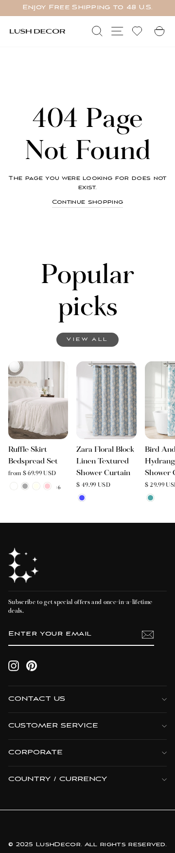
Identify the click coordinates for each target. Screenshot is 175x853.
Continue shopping (87, 202)
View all (87, 340)
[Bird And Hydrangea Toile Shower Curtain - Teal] (150, 497)
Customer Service (53, 726)
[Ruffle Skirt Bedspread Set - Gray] (25, 486)
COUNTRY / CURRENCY (57, 779)
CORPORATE (35, 752)
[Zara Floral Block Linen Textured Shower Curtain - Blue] (82, 497)
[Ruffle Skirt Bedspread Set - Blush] (47, 486)
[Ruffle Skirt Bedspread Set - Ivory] (36, 486)
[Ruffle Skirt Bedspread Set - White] (14, 486)
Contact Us (36, 699)
